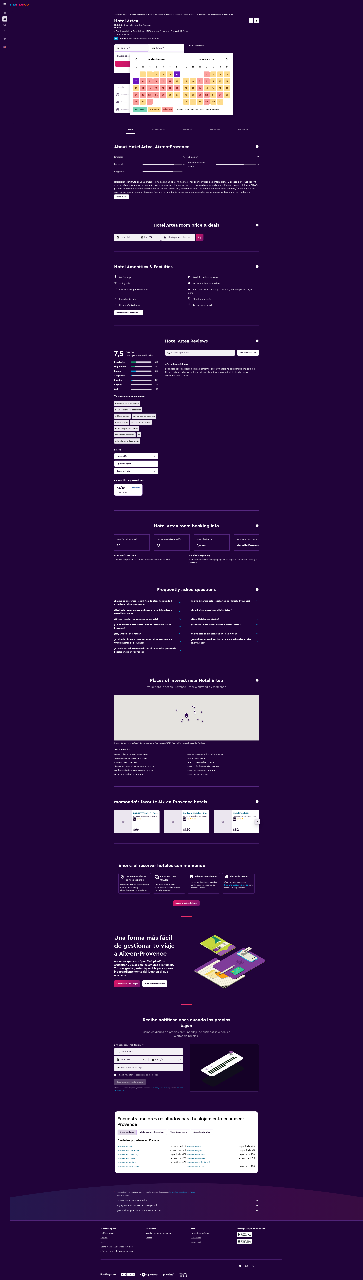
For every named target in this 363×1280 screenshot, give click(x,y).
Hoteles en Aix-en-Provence (210, 14)
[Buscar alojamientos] (5, 19)
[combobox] (151, 1052)
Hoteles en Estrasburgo (128, 1154)
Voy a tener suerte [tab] (178, 1132)
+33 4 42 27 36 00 (123, 35)
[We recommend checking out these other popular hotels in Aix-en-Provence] (257, 802)
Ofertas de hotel (120, 14)
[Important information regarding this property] (257, 526)
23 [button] (149, 95)
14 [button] (136, 88)
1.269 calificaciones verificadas (143, 39)
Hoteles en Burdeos (127, 1162)
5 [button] (170, 74)
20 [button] (177, 88)
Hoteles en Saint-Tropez (129, 1166)
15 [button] (143, 88)
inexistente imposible (124, 435)
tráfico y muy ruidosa (140, 422)
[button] (5, 4)
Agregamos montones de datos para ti (137, 1205)
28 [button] (136, 101)
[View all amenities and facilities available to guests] (257, 267)
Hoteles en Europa (137, 14)
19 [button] (170, 88)
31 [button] (220, 101)
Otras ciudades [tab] (127, 1132)
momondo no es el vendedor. (132, 1200)
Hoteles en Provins (195, 1166)
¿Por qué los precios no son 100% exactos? (139, 1210)
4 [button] (163, 74)
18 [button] (163, 88)
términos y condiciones (160, 1088)
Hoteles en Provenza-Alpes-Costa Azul (181, 14)
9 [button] (149, 81)
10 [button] (156, 81)
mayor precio (121, 422)
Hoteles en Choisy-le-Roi (198, 1162)
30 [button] (149, 101)
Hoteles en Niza (194, 1147)
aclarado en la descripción (127, 441)
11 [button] (163, 81)
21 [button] (136, 95)
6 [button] (177, 74)
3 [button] (156, 74)
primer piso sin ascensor (144, 416)
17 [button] (156, 88)
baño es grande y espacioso (128, 410)
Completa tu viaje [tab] (201, 1132)
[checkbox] (128, 490)
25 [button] (163, 95)
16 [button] (150, 88)
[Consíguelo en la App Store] (244, 1241)
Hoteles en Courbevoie (128, 1150)
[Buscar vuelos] (5, 13)
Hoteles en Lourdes (196, 1158)
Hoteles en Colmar (126, 1158)
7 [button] (136, 81)
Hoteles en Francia (155, 14)
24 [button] (156, 95)
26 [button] (170, 95)
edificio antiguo (122, 416)
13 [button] (177, 81)
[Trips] (5, 39)
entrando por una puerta (126, 429)
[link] (186, 903)
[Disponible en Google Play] (244, 1234)
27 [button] (177, 95)
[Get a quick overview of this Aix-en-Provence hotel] (257, 147)
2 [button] (149, 74)
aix (139, 435)
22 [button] (143, 95)
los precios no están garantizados (182, 1192)
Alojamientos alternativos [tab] (152, 1132)
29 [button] (143, 101)
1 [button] (142, 74)
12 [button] (170, 81)
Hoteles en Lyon (194, 1150)
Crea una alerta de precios (236, 885)
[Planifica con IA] (5, 31)
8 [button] (142, 81)
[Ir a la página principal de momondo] (19, 4)
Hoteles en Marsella (195, 1154)
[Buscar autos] (5, 25)
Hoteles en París (125, 1147)
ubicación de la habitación (127, 404)
